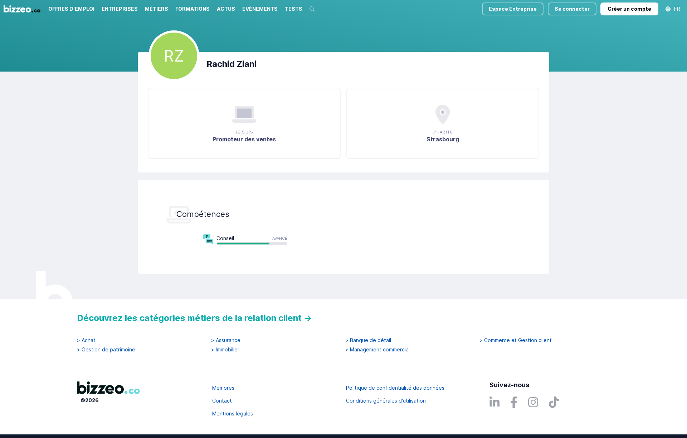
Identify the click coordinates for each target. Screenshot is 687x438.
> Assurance (225, 340)
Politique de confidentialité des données (395, 388)
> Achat (86, 340)
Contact (222, 401)
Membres (223, 388)
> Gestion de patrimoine (106, 349)
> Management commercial (377, 349)
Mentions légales (232, 413)
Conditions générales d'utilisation (386, 401)
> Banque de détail (368, 340)
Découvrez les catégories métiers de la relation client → (194, 318)
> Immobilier (225, 349)
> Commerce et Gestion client (515, 340)
